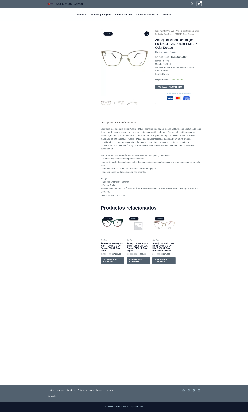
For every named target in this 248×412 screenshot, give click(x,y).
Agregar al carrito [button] (110, 260)
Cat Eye (170, 31)
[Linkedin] (199, 390)
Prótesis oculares (123, 15)
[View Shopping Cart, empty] (199, 4)
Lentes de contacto (145, 15)
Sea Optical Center (69, 4)
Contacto (166, 15)
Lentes (80, 15)
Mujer (166, 52)
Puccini (173, 52)
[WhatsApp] (183, 390)
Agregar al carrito (170, 87)
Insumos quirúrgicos (101, 15)
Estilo (163, 31)
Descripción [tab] (107, 122)
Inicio (157, 31)
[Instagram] (189, 390)
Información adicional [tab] (125, 122)
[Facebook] (194, 390)
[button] (192, 4)
